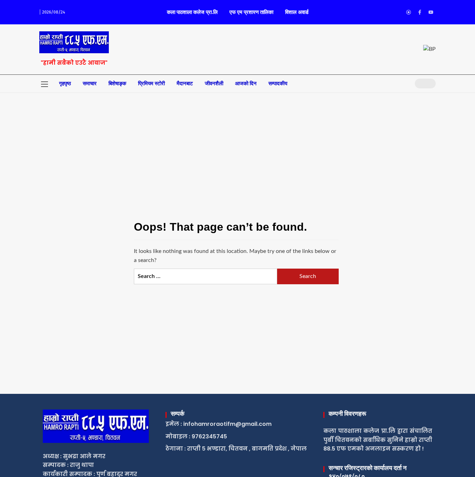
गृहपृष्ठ (65, 83)
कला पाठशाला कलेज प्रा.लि (192, 12)
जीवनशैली (214, 83)
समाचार (90, 83)
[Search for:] (205, 276)
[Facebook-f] (420, 12)
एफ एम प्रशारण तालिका (251, 12)
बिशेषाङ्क (117, 83)
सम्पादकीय (277, 83)
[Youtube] (431, 12)
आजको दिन (246, 83)
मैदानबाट (185, 83)
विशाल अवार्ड (296, 12)
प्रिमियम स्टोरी (151, 83)
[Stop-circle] (408, 12)
